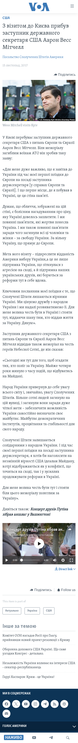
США (6, 18)
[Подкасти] (64, 704)
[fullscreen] (71, 560)
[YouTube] (34, 738)
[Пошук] (68, 738)
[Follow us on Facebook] (6, 704)
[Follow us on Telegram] (45, 704)
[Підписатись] (6, 714)
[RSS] (54, 704)
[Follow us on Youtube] (26, 704)
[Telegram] (51, 738)
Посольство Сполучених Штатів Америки (32, 57)
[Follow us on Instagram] (35, 704)
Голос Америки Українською (31, 535)
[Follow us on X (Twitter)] (16, 704)
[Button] (65, 74)
